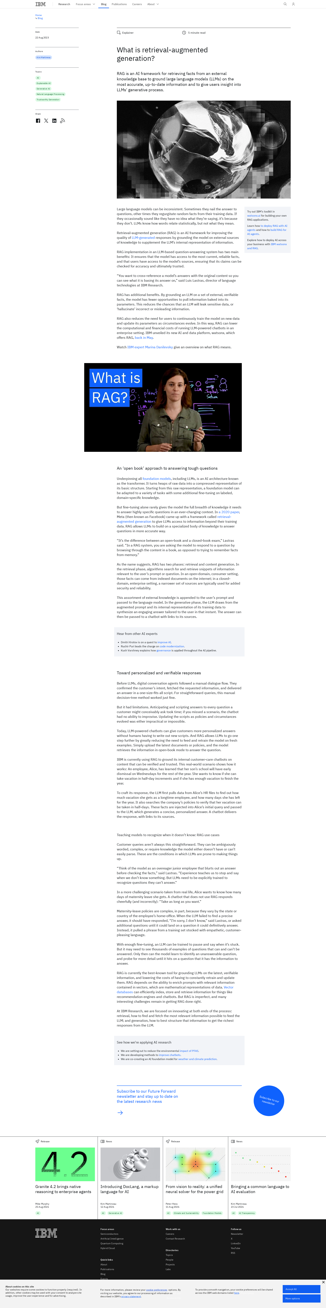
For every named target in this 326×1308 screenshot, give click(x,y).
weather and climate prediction (197, 1059)
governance (164, 650)
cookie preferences (156, 1289)
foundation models (157, 478)
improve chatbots (169, 1055)
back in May (144, 337)
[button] (323, 1282)
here (236, 1292)
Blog (40, 18)
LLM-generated (143, 237)
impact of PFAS (189, 1051)
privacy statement (131, 1296)
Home (38, 15)
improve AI (164, 642)
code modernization (172, 646)
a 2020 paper (229, 512)
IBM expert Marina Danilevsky (150, 347)
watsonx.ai (253, 215)
